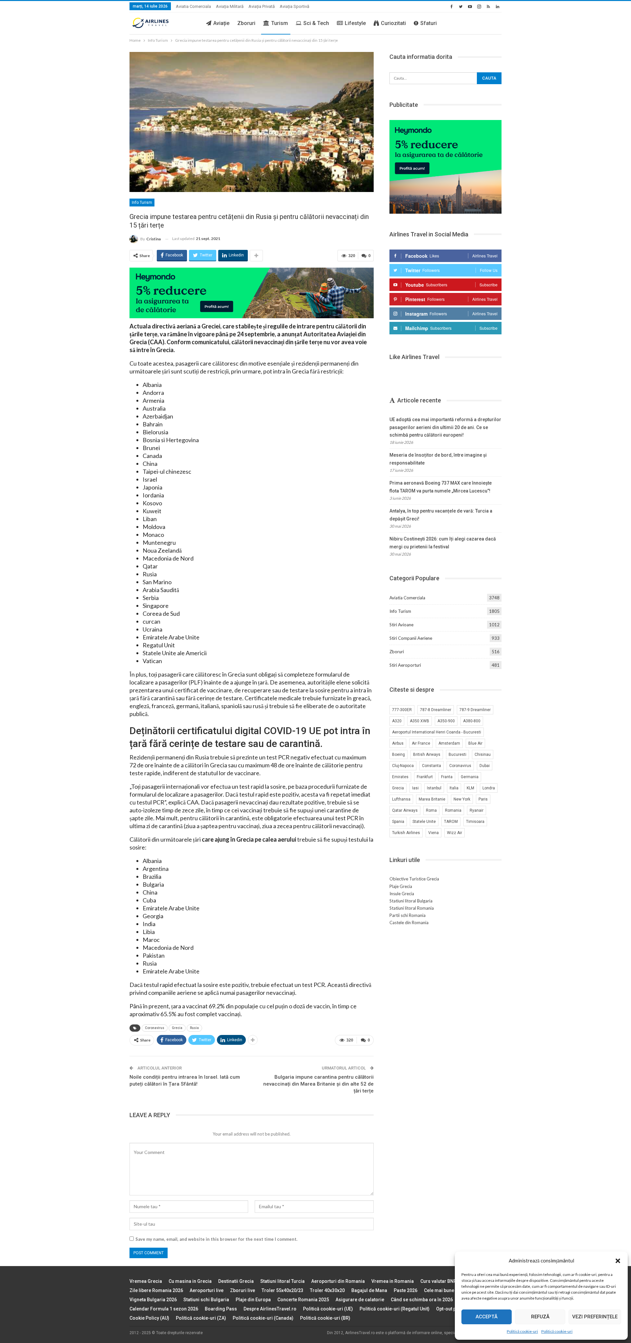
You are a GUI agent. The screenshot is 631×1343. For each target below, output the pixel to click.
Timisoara (475, 821)
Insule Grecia (401, 893)
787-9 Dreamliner (475, 709)
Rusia (194, 1028)
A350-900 (446, 721)
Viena (433, 832)
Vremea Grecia (145, 1281)
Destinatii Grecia (236, 1281)
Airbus (398, 743)
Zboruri (246, 23)
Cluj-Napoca (403, 765)
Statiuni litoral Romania (411, 908)
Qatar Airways (405, 810)
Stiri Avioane (401, 624)
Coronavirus (154, 1028)
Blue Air (475, 743)
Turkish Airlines (406, 832)
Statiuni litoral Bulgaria (410, 900)
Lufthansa (401, 799)
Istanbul (434, 788)
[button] (618, 1261)
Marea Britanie (432, 799)
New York (462, 799)
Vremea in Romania (392, 1281)
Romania (453, 810)
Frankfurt (425, 777)
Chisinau (483, 754)
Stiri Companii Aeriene (410, 638)
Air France (421, 743)
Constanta (431, 765)
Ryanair (476, 810)
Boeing (398, 754)
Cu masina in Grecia (190, 1281)
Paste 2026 (405, 1290)
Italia (454, 788)
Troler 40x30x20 (327, 1290)
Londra (488, 788)
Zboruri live (242, 1290)
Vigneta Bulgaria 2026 (153, 1299)
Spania (398, 821)
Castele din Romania (409, 922)
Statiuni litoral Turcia (282, 1281)
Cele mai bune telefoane (450, 1290)
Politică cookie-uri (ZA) (201, 1318)
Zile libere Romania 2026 (156, 1290)
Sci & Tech (316, 23)
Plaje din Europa (253, 1299)
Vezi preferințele (595, 1317)
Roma (431, 810)
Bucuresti (457, 754)
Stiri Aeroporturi (405, 665)
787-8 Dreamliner (435, 709)
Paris (483, 799)
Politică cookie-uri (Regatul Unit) (395, 1308)
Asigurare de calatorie (360, 1299)
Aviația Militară (230, 6)
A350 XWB (419, 721)
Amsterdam (449, 743)
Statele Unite (424, 821)
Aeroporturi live (206, 1290)
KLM (470, 788)
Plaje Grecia (400, 886)
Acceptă (487, 1317)
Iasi (415, 788)
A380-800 (471, 721)
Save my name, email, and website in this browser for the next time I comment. (216, 1239)
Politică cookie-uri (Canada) (263, 1318)
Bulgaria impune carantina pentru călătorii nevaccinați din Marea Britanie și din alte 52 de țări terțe (318, 1084)
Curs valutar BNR (438, 1281)
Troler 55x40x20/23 (282, 1290)
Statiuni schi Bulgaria (206, 1299)
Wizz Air (454, 832)
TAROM (451, 821)
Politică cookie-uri (522, 1331)
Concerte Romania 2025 (303, 1299)
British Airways (426, 754)
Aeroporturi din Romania (338, 1281)
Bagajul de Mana (369, 1290)
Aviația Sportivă (294, 6)
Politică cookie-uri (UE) (328, 1308)
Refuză (540, 1317)
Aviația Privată (261, 6)
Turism (279, 23)
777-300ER (402, 709)
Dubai (484, 765)
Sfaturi (428, 23)
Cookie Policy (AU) (149, 1318)
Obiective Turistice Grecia (414, 878)
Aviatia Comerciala (193, 6)
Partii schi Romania (407, 915)
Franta (447, 777)
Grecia (177, 1028)
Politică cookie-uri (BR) (325, 1318)
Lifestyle (355, 23)
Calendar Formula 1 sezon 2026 (163, 1308)
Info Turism (142, 202)
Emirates (400, 777)
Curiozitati (393, 23)
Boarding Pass (221, 1308)
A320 (397, 721)
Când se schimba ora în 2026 (422, 1299)
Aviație (221, 23)
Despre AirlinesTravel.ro (270, 1308)
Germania (470, 777)
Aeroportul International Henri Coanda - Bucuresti (436, 732)
